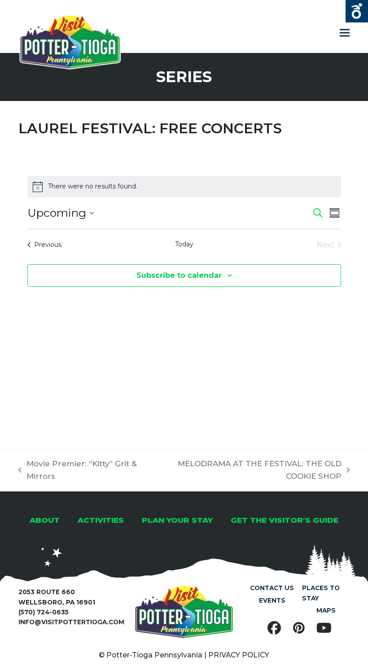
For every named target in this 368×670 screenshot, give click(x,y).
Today (184, 244)
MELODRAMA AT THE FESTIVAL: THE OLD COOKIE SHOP (248, 470)
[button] (345, 33)
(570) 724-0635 (43, 612)
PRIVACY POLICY (238, 655)
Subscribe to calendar (179, 275)
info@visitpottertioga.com (71, 622)
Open (357, 11)
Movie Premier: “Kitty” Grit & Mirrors (77, 470)
